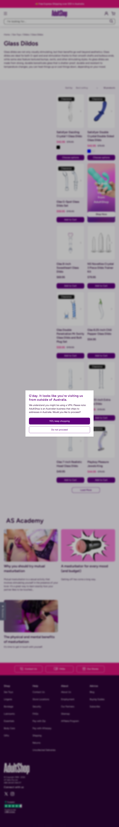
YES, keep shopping (59, 421)
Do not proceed (59, 429)
